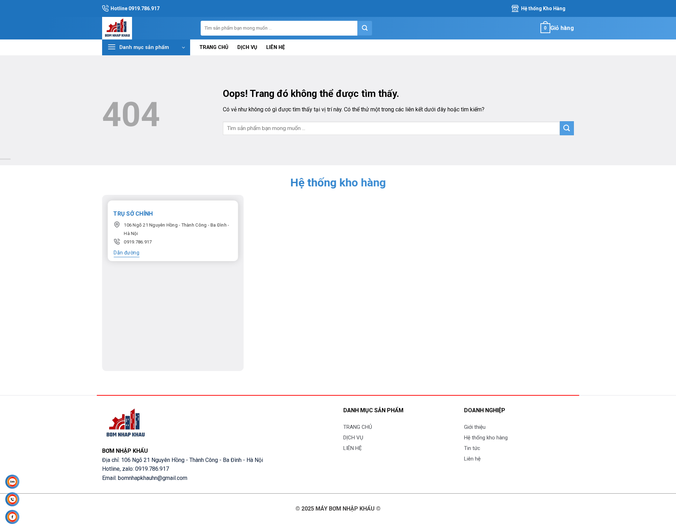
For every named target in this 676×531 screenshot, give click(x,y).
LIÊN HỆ (275, 47)
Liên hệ (472, 459)
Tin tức (472, 448)
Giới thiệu (475, 427)
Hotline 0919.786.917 (135, 8)
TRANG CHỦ (213, 47)
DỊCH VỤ (247, 47)
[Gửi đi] (364, 28)
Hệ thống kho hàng (486, 437)
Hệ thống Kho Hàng (543, 8)
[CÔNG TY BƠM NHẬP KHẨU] (146, 28)
